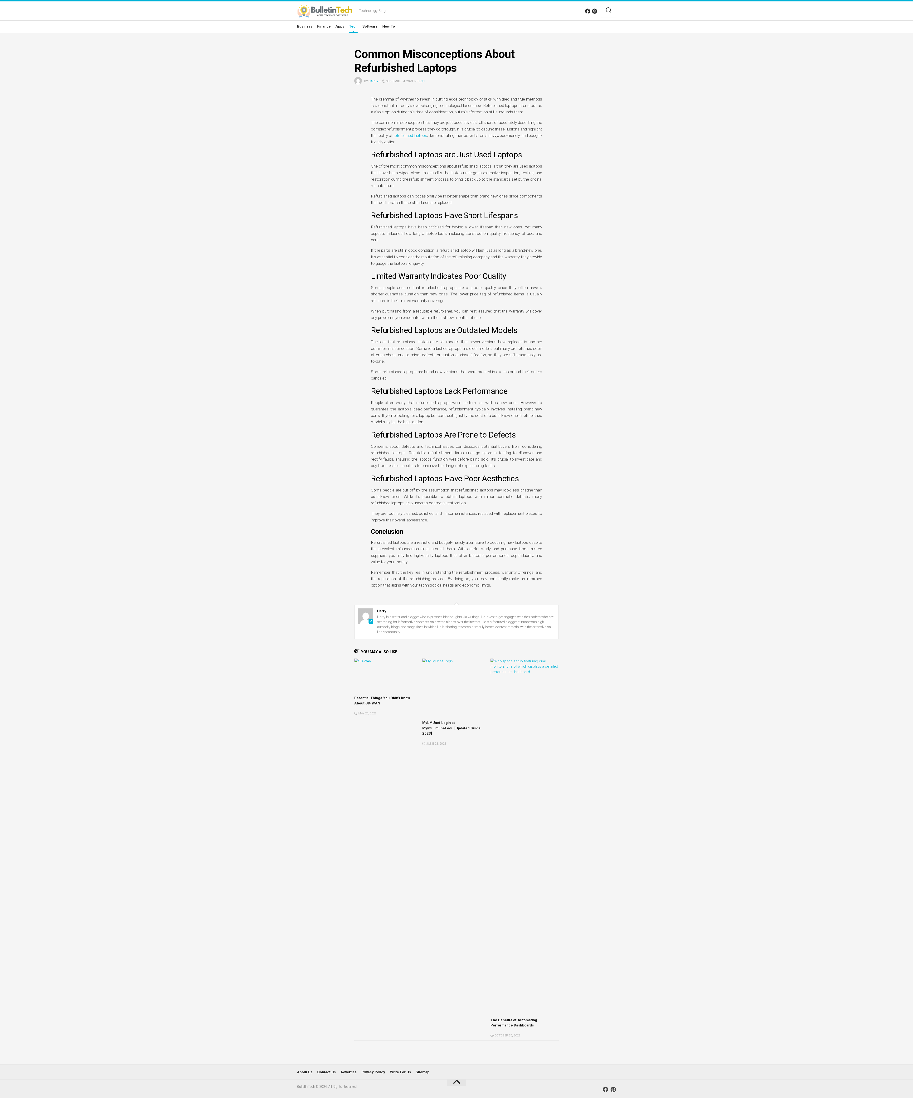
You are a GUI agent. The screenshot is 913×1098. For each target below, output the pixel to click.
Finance (324, 26)
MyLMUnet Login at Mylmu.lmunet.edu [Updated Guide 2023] (451, 728)
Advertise (348, 1072)
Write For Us (400, 1072)
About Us (304, 1072)
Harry (373, 81)
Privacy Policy (373, 1072)
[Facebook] (587, 11)
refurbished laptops (410, 135)
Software (370, 26)
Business (304, 26)
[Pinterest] (594, 11)
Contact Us (326, 1072)
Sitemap (422, 1072)
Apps (339, 26)
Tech (353, 26)
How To (388, 26)
